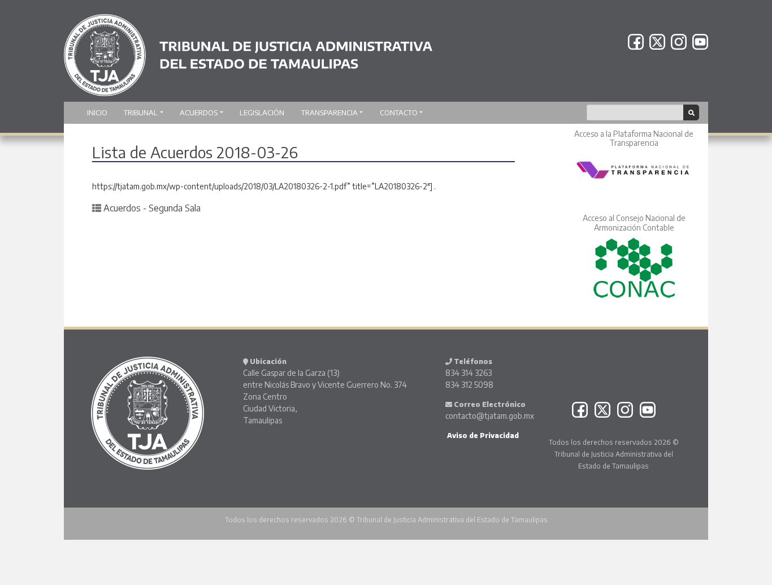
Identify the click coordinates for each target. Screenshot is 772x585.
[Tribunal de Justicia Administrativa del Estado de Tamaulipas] (248, 49)
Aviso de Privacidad (482, 435)
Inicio (97, 112)
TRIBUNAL (141, 112)
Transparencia (329, 112)
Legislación (262, 112)
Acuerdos (199, 112)
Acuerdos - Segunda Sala (152, 208)
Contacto (399, 112)
